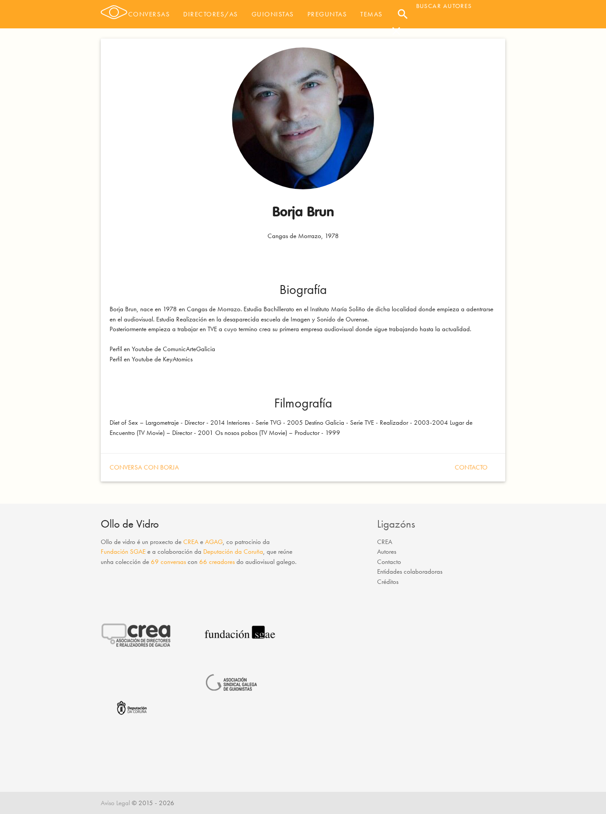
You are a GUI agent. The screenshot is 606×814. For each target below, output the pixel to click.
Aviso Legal (115, 802)
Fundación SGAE (123, 551)
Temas (371, 14)
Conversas (149, 14)
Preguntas (327, 14)
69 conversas (168, 561)
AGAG (214, 541)
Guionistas (273, 14)
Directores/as (210, 14)
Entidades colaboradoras (409, 571)
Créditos (387, 581)
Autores (386, 551)
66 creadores (217, 561)
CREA (190, 541)
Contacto (471, 467)
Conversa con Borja (144, 467)
